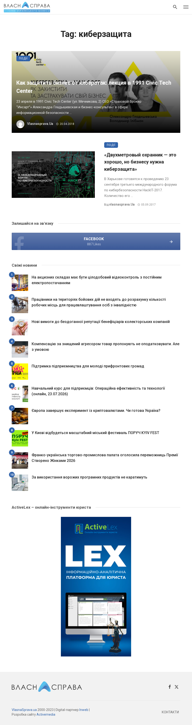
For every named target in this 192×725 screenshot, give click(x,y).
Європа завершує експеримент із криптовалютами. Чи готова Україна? (96, 410)
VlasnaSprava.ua (24, 710)
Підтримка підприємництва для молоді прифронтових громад (88, 366)
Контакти (170, 712)
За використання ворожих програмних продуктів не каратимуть (89, 477)
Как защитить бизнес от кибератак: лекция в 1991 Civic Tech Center (93, 87)
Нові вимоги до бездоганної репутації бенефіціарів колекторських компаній (101, 321)
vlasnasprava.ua (40, 124)
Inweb (83, 710)
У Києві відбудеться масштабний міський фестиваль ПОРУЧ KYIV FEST (95, 433)
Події (23, 58)
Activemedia (46, 714)
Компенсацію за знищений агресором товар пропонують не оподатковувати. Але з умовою (105, 347)
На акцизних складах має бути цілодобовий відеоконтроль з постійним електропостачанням (97, 280)
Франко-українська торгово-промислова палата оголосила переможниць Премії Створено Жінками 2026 (105, 458)
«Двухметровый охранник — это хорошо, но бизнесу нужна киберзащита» (140, 162)
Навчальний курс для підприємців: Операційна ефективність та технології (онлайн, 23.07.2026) (98, 391)
